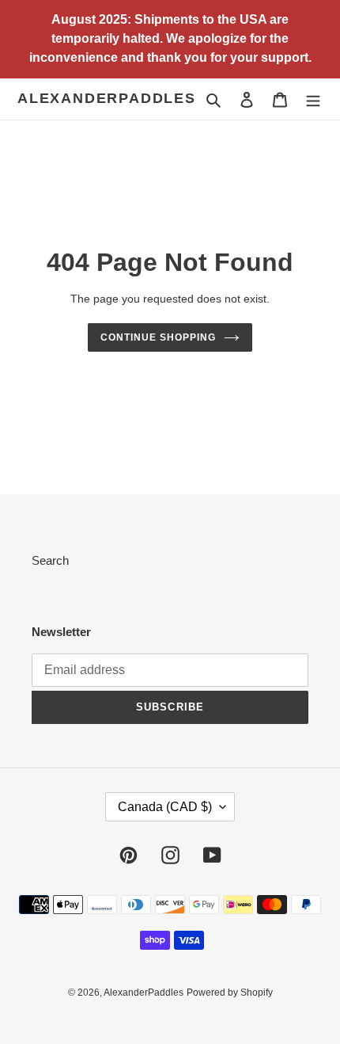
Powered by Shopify (230, 992)
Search (50, 560)
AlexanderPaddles (106, 98)
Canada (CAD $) (165, 806)
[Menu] (313, 99)
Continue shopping (158, 337)
